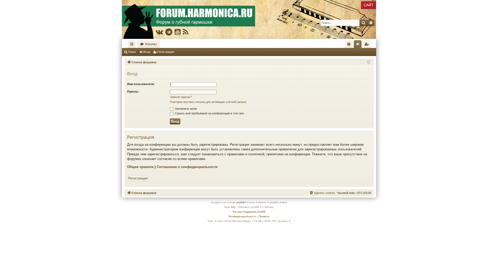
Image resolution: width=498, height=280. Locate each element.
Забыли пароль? (181, 97)
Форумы (151, 44)
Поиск (132, 51)
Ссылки (133, 45)
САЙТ (369, 5)
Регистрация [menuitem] (367, 45)
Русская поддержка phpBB (249, 211)
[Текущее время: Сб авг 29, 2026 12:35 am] (368, 62)
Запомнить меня (185, 108)
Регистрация (165, 51)
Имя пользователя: (141, 84)
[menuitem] (349, 44)
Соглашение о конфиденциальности (187, 167)
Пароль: (133, 91)
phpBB (240, 202)
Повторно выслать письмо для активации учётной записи (208, 101)
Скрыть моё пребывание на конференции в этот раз (209, 113)
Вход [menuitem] (359, 45)
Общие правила (140, 167)
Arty (233, 207)
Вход (146, 51)
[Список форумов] (249, 19)
